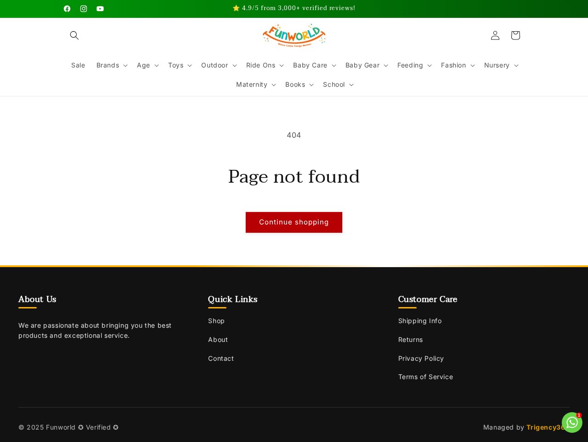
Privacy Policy (421, 358)
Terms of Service (425, 376)
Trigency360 (548, 427)
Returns (410, 339)
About (218, 339)
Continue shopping (294, 222)
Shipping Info (420, 321)
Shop (216, 321)
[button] (74, 35)
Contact (221, 358)
